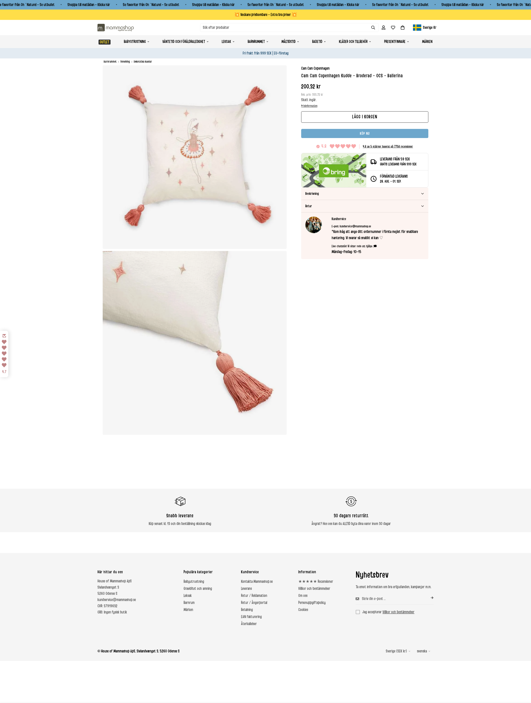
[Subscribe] (429, 597)
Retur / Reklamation (254, 596)
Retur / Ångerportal (254, 603)
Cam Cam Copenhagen (315, 68)
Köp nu (365, 133)
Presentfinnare (395, 42)
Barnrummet (256, 42)
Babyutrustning (135, 42)
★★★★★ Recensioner (315, 581)
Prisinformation (309, 106)
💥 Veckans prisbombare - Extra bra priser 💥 (265, 15)
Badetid (317, 42)
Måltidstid (288, 42)
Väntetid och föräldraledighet (183, 42)
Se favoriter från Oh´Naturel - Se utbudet (151, 5)
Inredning (125, 61)
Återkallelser (249, 624)
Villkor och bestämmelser (314, 589)
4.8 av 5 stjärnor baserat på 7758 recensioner (388, 146)
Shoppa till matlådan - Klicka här (88, 5)
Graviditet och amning (198, 589)
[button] (402, 27)
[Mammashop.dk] (115, 27)
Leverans (246, 589)
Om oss (302, 596)
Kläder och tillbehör (353, 42)
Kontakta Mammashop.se (257, 581)
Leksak (226, 42)
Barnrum (189, 603)
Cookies (303, 610)
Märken (427, 42)
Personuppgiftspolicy (312, 603)
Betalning (247, 610)
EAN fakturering (251, 617)
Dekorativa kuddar (143, 61)
